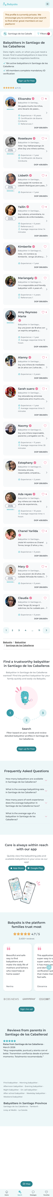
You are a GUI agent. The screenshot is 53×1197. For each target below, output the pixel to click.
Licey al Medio (10, 1110)
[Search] (5, 34)
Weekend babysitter (13, 1097)
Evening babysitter (34, 1086)
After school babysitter (14, 1093)
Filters (44, 33)
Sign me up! (26, 1009)
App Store (18, 868)
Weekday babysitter (35, 1093)
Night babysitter (11, 1090)
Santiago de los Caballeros (15, 1106)
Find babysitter (10, 1083)
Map (28, 1184)
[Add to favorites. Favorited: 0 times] (45, 247)
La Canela (22, 1110)
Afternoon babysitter (13, 1086)
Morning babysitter (29, 1083)
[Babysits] (10, 4)
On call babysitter (29, 1090)
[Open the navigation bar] (47, 4)
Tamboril (34, 1106)
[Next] (46, 630)
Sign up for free (26, 81)
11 (39, 630)
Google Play (36, 868)
